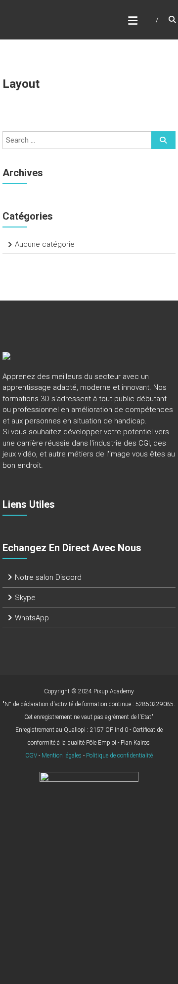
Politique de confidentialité (119, 755)
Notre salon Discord (48, 577)
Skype (25, 597)
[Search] (163, 140)
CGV (31, 755)
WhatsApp (32, 617)
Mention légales (62, 755)
